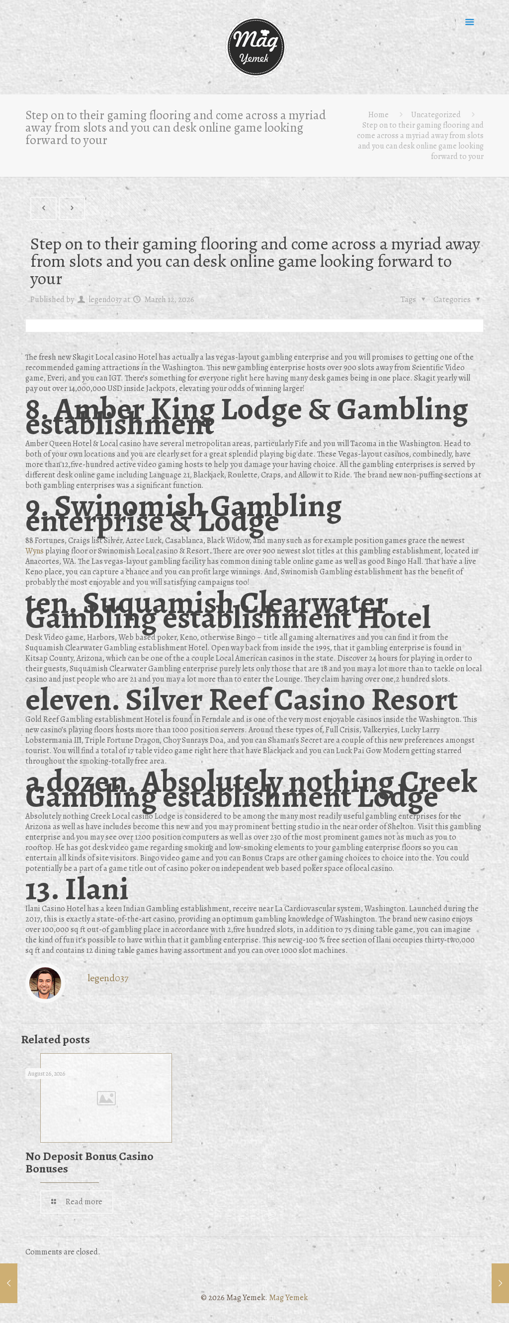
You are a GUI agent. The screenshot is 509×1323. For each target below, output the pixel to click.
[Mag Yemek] (254, 47)
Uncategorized (436, 114)
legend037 (105, 299)
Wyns (34, 550)
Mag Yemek (288, 1297)
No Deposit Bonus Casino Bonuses (89, 1162)
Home (378, 114)
